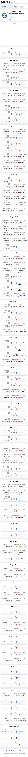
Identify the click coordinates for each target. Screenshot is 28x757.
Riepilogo (4, 6)
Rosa (15, 6)
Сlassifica (21, 6)
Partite (10, 6)
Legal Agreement (10, 750)
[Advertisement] (14, 34)
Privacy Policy (19, 750)
